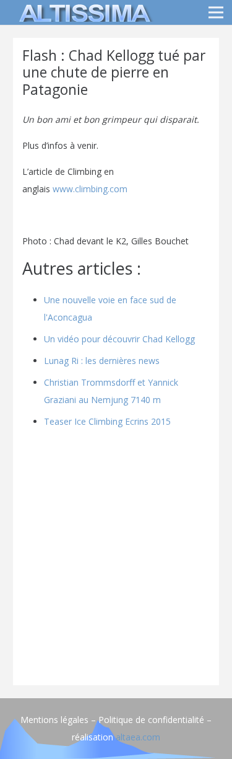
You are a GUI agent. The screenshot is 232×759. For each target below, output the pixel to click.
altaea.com (138, 737)
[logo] (83, 12)
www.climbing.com (88, 189)
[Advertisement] (116, 559)
